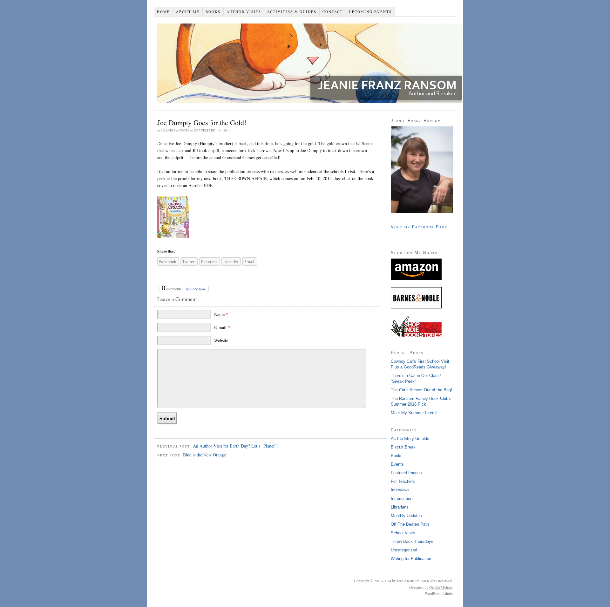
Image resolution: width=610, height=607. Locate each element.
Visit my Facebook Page (419, 227)
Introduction (401, 498)
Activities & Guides (291, 11)
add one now (196, 288)
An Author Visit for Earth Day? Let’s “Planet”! (235, 446)
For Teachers (403, 481)
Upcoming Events (370, 11)
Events (397, 464)
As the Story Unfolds (410, 438)
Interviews (400, 490)
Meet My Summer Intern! (414, 412)
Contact (332, 11)
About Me (188, 11)
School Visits (403, 532)
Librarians (400, 507)
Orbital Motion (440, 587)
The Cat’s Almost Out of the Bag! (421, 390)
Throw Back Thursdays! (413, 541)
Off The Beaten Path (410, 524)
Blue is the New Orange (204, 455)
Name (221, 314)
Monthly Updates (406, 515)
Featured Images (406, 472)
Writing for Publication (411, 558)
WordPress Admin (439, 593)
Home (163, 11)
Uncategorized (404, 550)
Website (221, 340)
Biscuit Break (403, 447)
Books (213, 11)
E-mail (222, 327)
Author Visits (244, 11)
